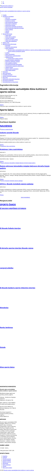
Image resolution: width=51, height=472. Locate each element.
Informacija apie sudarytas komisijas (14, 28)
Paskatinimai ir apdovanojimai (12, 55)
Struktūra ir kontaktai (8, 16)
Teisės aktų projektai (10, 37)
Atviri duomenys (7, 73)
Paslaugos (5, 71)
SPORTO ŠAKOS (8, 204)
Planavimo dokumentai (11, 47)
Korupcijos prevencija (8, 80)
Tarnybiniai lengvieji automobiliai (13, 64)
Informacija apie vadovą (11, 22)
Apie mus (7, 18)
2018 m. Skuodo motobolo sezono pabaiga (16, 184)
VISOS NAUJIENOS (25, 197)
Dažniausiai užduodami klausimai (11, 79)
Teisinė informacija (7, 34)
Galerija (7, 31)
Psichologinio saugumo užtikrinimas (14, 66)
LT (3, 2)
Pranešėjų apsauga (7, 74)
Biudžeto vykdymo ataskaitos (12, 60)
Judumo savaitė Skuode (9, 132)
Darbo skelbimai (9, 48)
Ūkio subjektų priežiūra (11, 63)
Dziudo (4, 466)
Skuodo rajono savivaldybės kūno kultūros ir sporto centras (19, 470)
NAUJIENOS (6, 125)
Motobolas (5, 463)
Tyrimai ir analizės (9, 38)
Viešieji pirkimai (9, 57)
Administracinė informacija (9, 44)
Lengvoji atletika (7, 460)
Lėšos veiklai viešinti (10, 70)
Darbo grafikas (9, 29)
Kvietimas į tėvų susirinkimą (11, 149)
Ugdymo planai (9, 67)
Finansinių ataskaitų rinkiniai (12, 61)
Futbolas (5, 457)
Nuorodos (5, 77)
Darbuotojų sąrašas (10, 25)
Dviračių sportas (7, 459)
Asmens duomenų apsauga (9, 76)
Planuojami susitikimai (11, 23)
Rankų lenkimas (7, 465)
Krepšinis (5, 456)
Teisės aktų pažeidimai (11, 41)
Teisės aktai (8, 35)
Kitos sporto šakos (7, 467)
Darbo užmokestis (10, 54)
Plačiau (2, 105)
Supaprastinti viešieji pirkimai (15, 58)
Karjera (7, 32)
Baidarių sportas (7, 462)
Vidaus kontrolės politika (11, 39)
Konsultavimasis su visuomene (10, 82)
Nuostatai (7, 45)
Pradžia (4, 15)
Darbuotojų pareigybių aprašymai (13, 26)
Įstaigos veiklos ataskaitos (11, 69)
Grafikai (7, 53)
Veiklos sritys (6, 42)
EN (3, 3)
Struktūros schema (10, 21)
